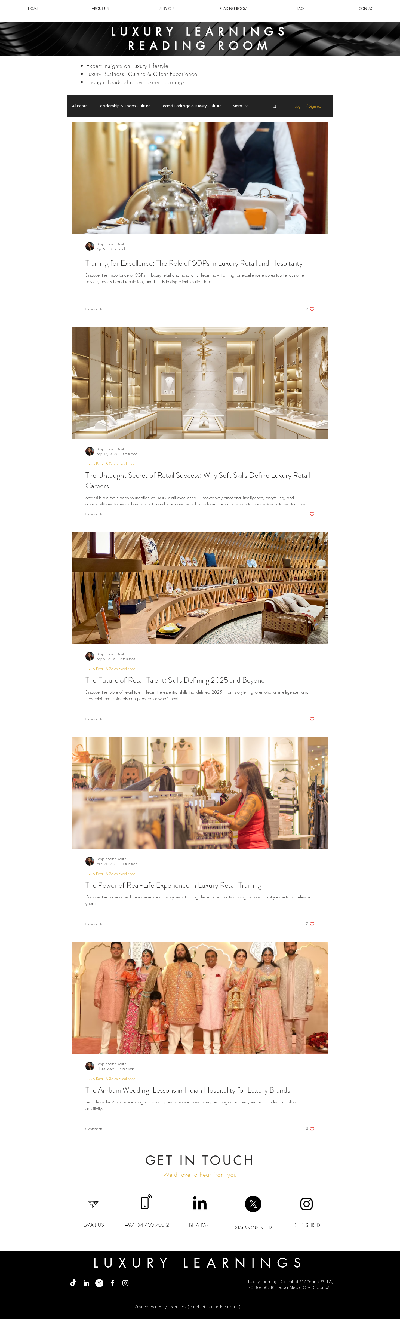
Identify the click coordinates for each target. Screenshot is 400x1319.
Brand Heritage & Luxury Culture (192, 106)
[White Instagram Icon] (125, 1283)
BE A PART (200, 1225)
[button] (274, 106)
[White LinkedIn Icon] (86, 1283)
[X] (253, 1204)
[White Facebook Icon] (112, 1283)
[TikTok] (73, 1283)
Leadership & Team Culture (125, 106)
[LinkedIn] (200, 1204)
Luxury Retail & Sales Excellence (110, 463)
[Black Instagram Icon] (306, 1204)
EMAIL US (94, 1225)
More (237, 106)
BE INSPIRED (307, 1225)
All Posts (80, 106)
